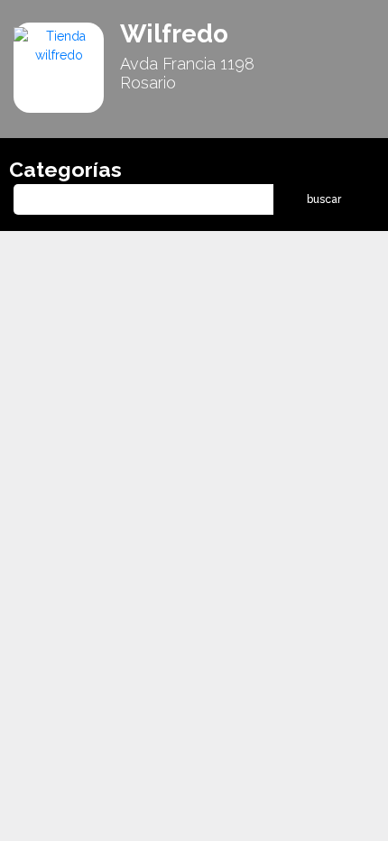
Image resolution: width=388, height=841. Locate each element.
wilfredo (174, 34)
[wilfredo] (59, 45)
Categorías (65, 169)
